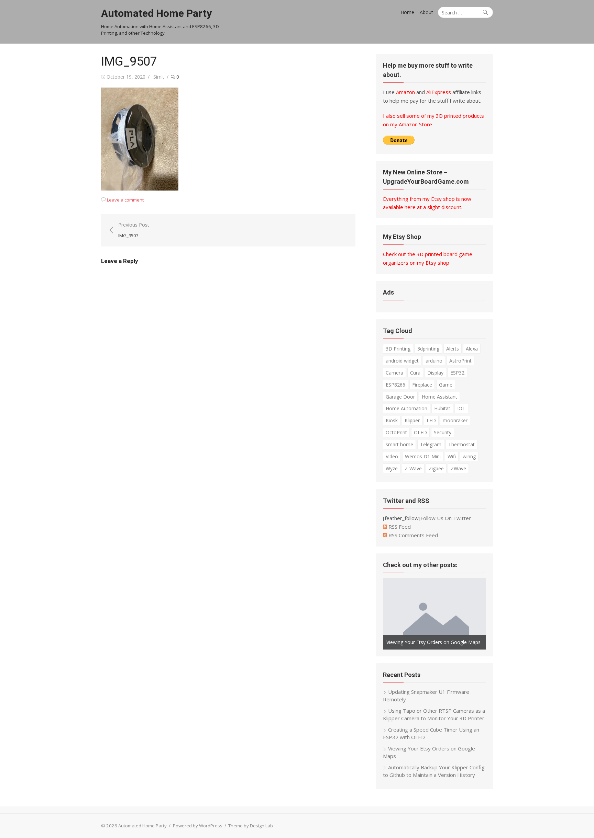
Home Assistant (439, 396)
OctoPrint (396, 432)
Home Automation (406, 408)
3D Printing (398, 348)
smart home (399, 444)
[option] (434, 614)
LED (431, 420)
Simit (158, 76)
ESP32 (457, 372)
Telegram (430, 444)
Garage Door (400, 396)
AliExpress (438, 92)
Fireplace (422, 384)
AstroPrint (460, 360)
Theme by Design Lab (250, 826)
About (426, 12)
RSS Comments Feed (412, 535)
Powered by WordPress (197, 826)
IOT (461, 408)
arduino (434, 360)
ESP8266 (395, 384)
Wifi (452, 456)
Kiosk (392, 420)
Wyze (392, 468)
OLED (420, 432)
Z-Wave (413, 468)
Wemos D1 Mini (423, 456)
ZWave (458, 468)
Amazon (405, 92)
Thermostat (461, 444)
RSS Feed (399, 526)
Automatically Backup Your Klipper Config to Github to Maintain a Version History (434, 771)
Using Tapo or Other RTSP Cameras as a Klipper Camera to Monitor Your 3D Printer (434, 714)
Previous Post (133, 230)
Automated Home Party (156, 13)
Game (445, 384)
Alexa (472, 348)
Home (407, 12)
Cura (415, 372)
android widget (402, 360)
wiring (469, 456)
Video (392, 456)
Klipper (412, 420)
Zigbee (436, 468)
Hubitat (442, 408)
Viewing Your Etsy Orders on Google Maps (433, 642)
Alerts (452, 348)
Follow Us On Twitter (445, 518)
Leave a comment (125, 200)
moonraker (455, 420)
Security (442, 432)
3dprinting (428, 348)
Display (435, 372)
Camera (394, 372)
